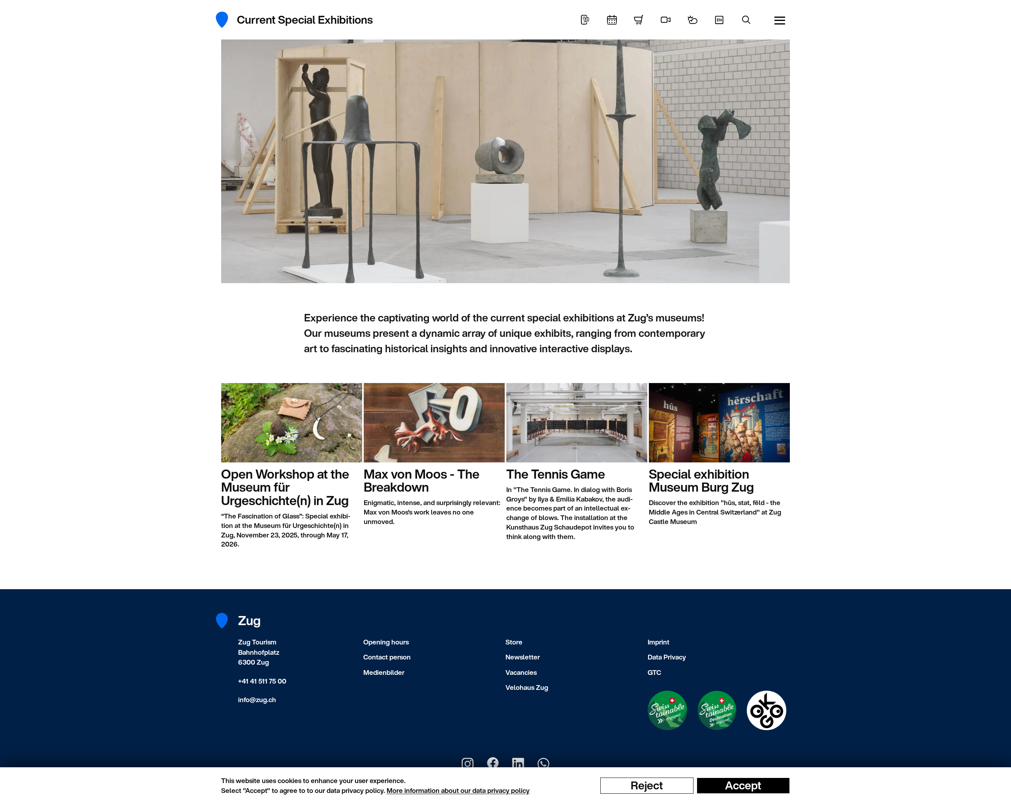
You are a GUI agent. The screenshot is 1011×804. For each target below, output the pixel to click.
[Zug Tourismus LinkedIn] (518, 763)
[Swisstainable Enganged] (667, 710)
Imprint (658, 642)
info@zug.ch (257, 699)
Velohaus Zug (527, 687)
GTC (654, 672)
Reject (647, 785)
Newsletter (523, 657)
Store (514, 642)
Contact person (387, 657)
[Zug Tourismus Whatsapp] (543, 763)
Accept (743, 785)
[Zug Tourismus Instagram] (468, 763)
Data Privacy (667, 657)
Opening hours (386, 642)
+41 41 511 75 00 (262, 681)
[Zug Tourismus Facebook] (493, 763)
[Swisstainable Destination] (717, 710)
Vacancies (521, 672)
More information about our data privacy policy (458, 790)
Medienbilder (383, 672)
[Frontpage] (226, 20)
